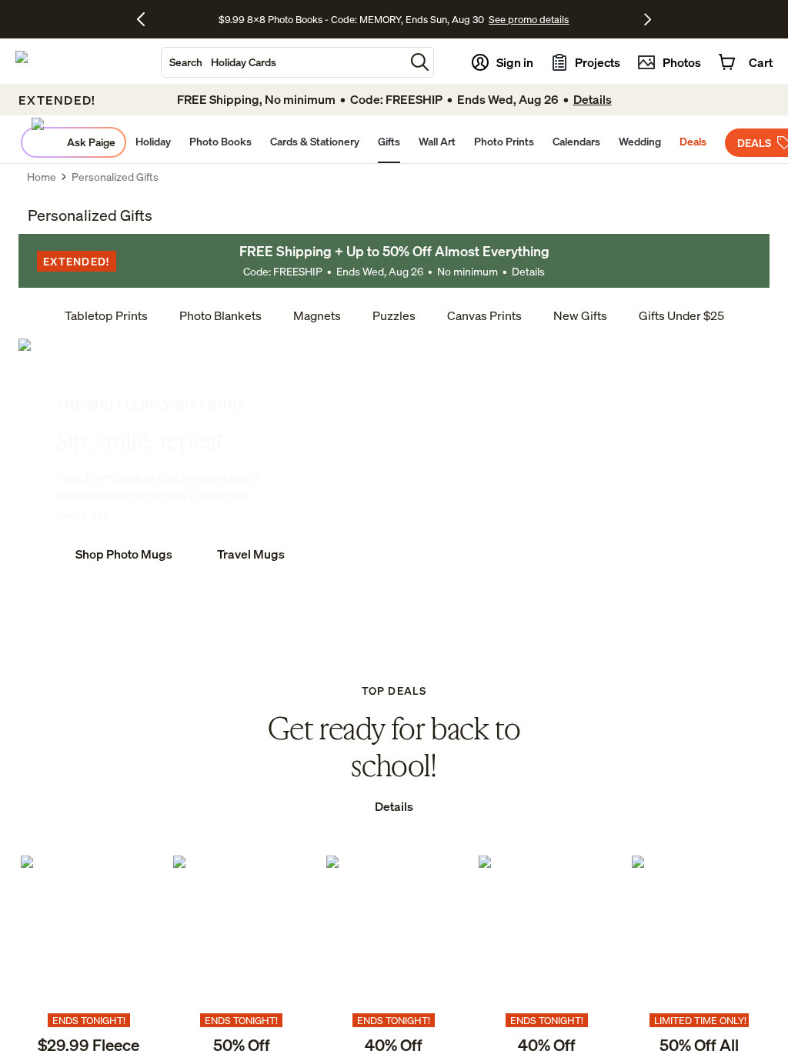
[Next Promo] (647, 19)
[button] (419, 61)
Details (528, 271)
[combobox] (283, 62)
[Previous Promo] (146, 19)
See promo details (529, 19)
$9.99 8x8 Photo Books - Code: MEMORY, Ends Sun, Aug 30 (351, 19)
